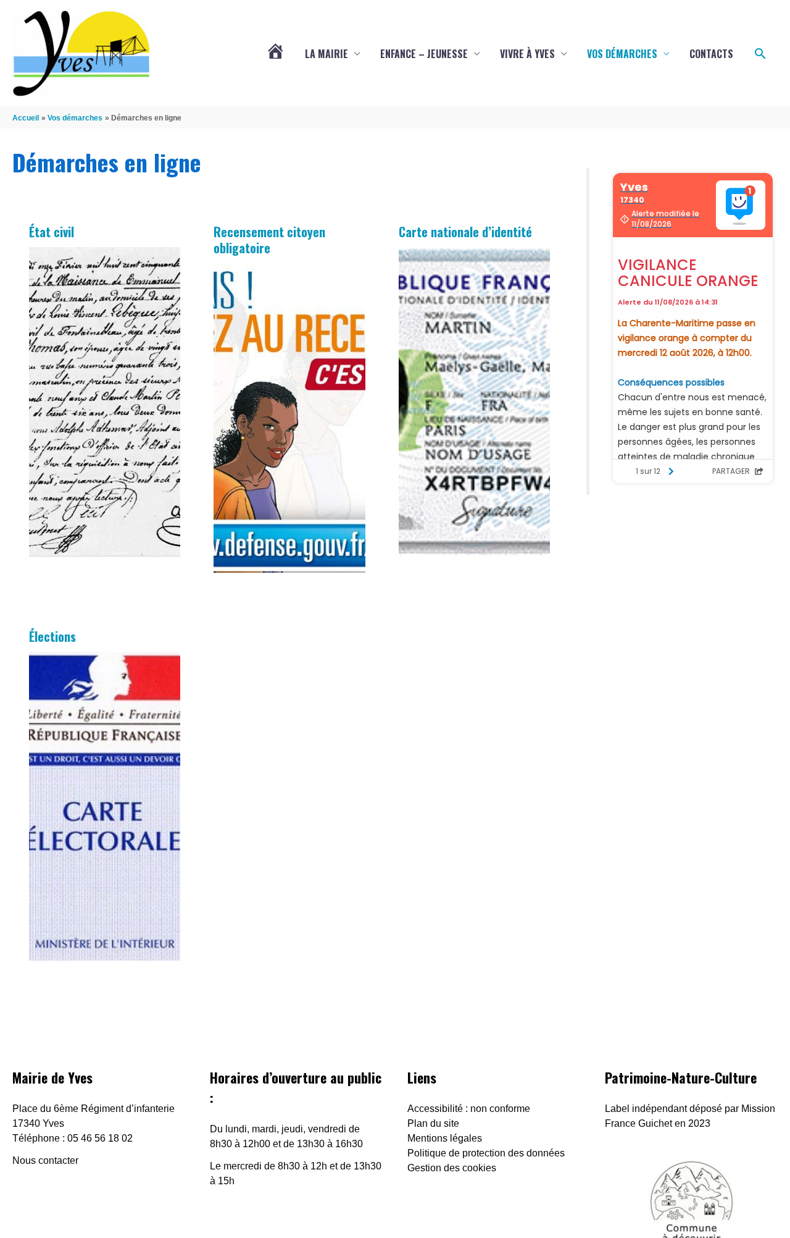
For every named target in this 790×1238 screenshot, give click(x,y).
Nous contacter (45, 1160)
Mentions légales (444, 1138)
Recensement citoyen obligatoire (269, 239)
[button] (760, 53)
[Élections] (104, 806)
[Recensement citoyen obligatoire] (289, 418)
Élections (52, 636)
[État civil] (104, 402)
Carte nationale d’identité (465, 231)
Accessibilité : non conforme (468, 1108)
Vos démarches (622, 53)
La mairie (326, 53)
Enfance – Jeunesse (424, 53)
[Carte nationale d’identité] (474, 402)
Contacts (711, 53)
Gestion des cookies (451, 1168)
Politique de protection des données (486, 1153)
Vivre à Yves (527, 53)
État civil (51, 231)
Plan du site (433, 1123)
